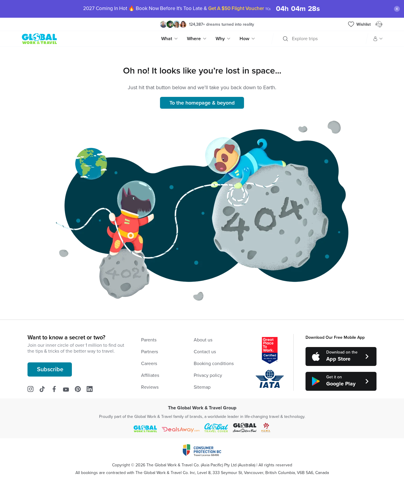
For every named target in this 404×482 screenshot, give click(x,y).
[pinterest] (81, 389)
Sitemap (202, 387)
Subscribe (50, 369)
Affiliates (150, 375)
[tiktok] (45, 389)
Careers (149, 364)
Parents (148, 340)
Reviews (150, 387)
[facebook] (57, 389)
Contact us (205, 352)
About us (203, 340)
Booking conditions (214, 364)
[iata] (270, 379)
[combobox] (292, 39)
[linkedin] (92, 389)
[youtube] (69, 389)
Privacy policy (208, 375)
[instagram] (33, 389)
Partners (149, 352)
